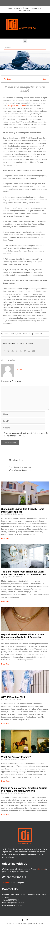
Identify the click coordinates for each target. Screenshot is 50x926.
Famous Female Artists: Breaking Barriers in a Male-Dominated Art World (24, 789)
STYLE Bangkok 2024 (13, 697)
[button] (25, 41)
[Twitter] (27, 920)
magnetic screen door (17, 106)
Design (28, 334)
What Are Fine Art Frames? (16, 757)
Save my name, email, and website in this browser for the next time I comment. (26, 434)
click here (41, 869)
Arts (24, 334)
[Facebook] (23, 920)
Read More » (5, 538)
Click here (6, 882)
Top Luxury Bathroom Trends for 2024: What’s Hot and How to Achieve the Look (23, 573)
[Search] (44, 48)
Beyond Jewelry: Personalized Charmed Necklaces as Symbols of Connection (23, 636)
